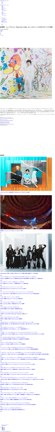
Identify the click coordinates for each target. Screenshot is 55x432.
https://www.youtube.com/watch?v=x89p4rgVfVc (6, 120)
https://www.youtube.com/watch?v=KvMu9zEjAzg (6, 118)
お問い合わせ (4, 425)
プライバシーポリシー (5, 424)
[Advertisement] (27, 41)
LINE (2, 35)
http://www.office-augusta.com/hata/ (5, 122)
